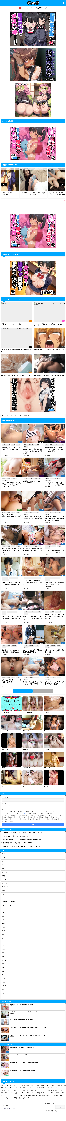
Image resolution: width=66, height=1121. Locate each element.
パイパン (4, 941)
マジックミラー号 (6, 905)
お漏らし (33, 1092)
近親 (9, 1090)
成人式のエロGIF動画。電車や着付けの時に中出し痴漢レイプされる (33, 550)
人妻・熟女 (4, 879)
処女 (56, 611)
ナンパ (16, 1095)
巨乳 (3, 945)
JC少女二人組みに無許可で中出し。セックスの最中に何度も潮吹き (33, 582)
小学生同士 (4, 1090)
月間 (60, 1107)
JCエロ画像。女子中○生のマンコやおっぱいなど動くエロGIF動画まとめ (32, 451)
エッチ (15, 611)
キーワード (5, 797)
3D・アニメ (62, 609)
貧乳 (39, 546)
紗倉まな (13, 1092)
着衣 (28, 1090)
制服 (60, 611)
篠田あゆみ (27, 1095)
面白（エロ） (5, 996)
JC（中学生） (31, 444)
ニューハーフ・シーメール (8, 901)
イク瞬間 (12, 1085)
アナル (63, 509)
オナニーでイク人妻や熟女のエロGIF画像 (12, 836)
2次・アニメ (5, 883)
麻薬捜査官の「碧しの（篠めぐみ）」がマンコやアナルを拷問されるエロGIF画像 (54, 449)
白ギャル (55, 1095)
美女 (32, 1090)
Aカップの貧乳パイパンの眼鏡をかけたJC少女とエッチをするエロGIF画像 (54, 584)
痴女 (3, 971)
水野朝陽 (14, 1098)
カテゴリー (5, 803)
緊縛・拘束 (4, 916)
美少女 (3, 949)
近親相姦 (4, 985)
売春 (28, 1092)
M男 (21, 1095)
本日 (50, 1107)
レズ (29, 1087)
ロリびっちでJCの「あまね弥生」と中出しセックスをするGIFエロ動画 (54, 484)
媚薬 (3, 993)
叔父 (61, 1095)
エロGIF (8, 444)
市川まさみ (8, 1098)
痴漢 (3, 963)
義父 (24, 1090)
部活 (52, 1092)
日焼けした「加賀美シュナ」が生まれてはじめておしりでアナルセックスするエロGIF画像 (54, 518)
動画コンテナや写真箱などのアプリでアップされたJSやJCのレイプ (33, 618)
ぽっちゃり (4, 938)
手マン (53, 1087)
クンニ (3, 927)
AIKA (28, 1098)
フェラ (48, 1085)
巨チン (17, 1087)
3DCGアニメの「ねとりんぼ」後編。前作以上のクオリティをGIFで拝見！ (54, 616)
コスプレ (57, 1092)
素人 (3, 956)
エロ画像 (13, 444)
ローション (4, 1095)
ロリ (20, 1090)
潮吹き (3, 875)
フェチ (3, 930)
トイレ (47, 1092)
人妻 (7, 1085)
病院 (39, 478)
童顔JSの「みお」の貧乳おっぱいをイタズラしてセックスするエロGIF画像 (20, 846)
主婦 (64, 1085)
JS (61, 1090)
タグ (3, 809)
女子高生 (19, 509)
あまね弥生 (48, 480)
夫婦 (36, 1090)
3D (38, 1092)
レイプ (63, 442)
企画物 (3, 982)
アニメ (47, 1090)
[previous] (4, 184)
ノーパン (4, 967)
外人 (33, 1087)
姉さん (63, 1092)
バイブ (47, 1087)
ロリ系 (19, 442)
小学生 (59, 1085)
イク (61, 1087)
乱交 (2, 1087)
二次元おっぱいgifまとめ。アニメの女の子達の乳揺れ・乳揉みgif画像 (19, 839)
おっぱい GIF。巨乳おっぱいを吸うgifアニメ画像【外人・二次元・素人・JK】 (11, 484)
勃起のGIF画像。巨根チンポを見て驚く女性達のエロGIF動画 (16, 842)
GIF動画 (25, 444)
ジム (2, 1098)
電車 (2, 1092)
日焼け (3, 923)
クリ (17, 1085)
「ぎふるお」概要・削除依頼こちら (10, 1108)
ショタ (3, 978)
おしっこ (18, 444)
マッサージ (33, 1085)
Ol (26, 1087)
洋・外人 (4, 960)
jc (9, 1092)
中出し (3, 908)
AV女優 (3, 444)
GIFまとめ (41, 442)
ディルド (10, 1095)
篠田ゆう (41, 1095)
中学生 (42, 1087)
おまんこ (57, 1090)
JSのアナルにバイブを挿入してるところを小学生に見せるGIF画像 (18, 832)
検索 (33, 824)
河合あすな (34, 1095)
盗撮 (3, 894)
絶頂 (6, 1087)
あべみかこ (49, 1095)
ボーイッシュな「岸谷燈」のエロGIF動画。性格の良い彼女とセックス (11, 550)
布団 (24, 1098)
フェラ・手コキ (6, 890)
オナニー (4, 919)
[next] (62, 184)
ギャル (3, 897)
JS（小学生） (4, 480)
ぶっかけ (14, 1090)
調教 (3, 952)
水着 (3, 989)
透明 (20, 1098)
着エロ (3, 974)
